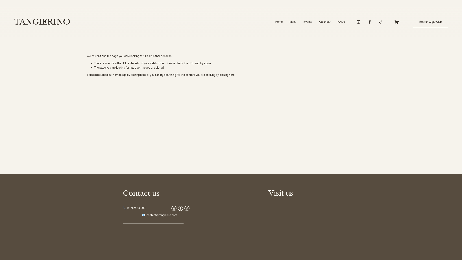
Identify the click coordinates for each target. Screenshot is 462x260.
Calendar (325, 21)
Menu (293, 21)
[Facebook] (370, 22)
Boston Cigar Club (430, 21)
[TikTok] (381, 22)
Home (279, 21)
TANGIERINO (42, 22)
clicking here (138, 74)
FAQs (341, 21)
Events (307, 21)
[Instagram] (358, 22)
